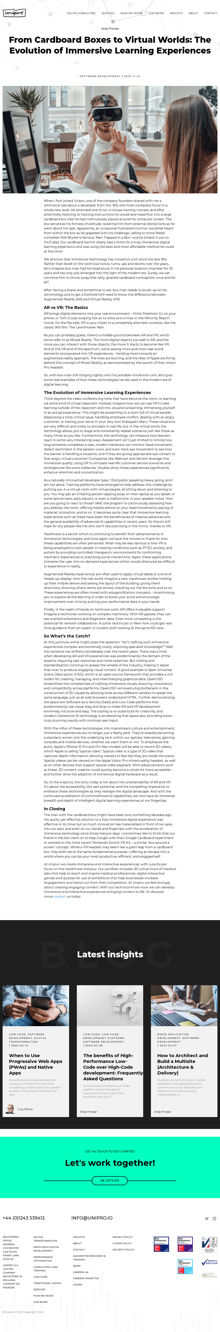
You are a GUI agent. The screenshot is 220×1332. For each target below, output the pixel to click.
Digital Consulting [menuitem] (81, 13)
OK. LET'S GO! (109, 1180)
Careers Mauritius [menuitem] (86, 1278)
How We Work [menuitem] (131, 13)
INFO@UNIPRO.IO (92, 1218)
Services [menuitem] (108, 13)
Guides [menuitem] (77, 1284)
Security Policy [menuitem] (123, 1249)
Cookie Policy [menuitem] (122, 1243)
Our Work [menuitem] (156, 13)
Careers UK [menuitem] (80, 1272)
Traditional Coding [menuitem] (47, 1283)
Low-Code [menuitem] (40, 1276)
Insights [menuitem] (176, 13)
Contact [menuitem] (210, 13)
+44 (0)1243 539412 (24, 1218)
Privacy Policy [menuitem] (123, 1237)
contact (59, 896)
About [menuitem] (193, 13)
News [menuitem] (77, 1265)
